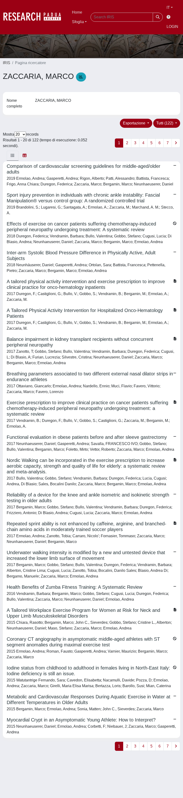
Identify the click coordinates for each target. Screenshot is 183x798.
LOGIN (172, 27)
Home (77, 12)
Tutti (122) (165, 123)
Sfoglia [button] (78, 22)
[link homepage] (34, 17)
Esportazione (134, 123)
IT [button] (168, 7)
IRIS (6, 63)
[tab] (13, 156)
